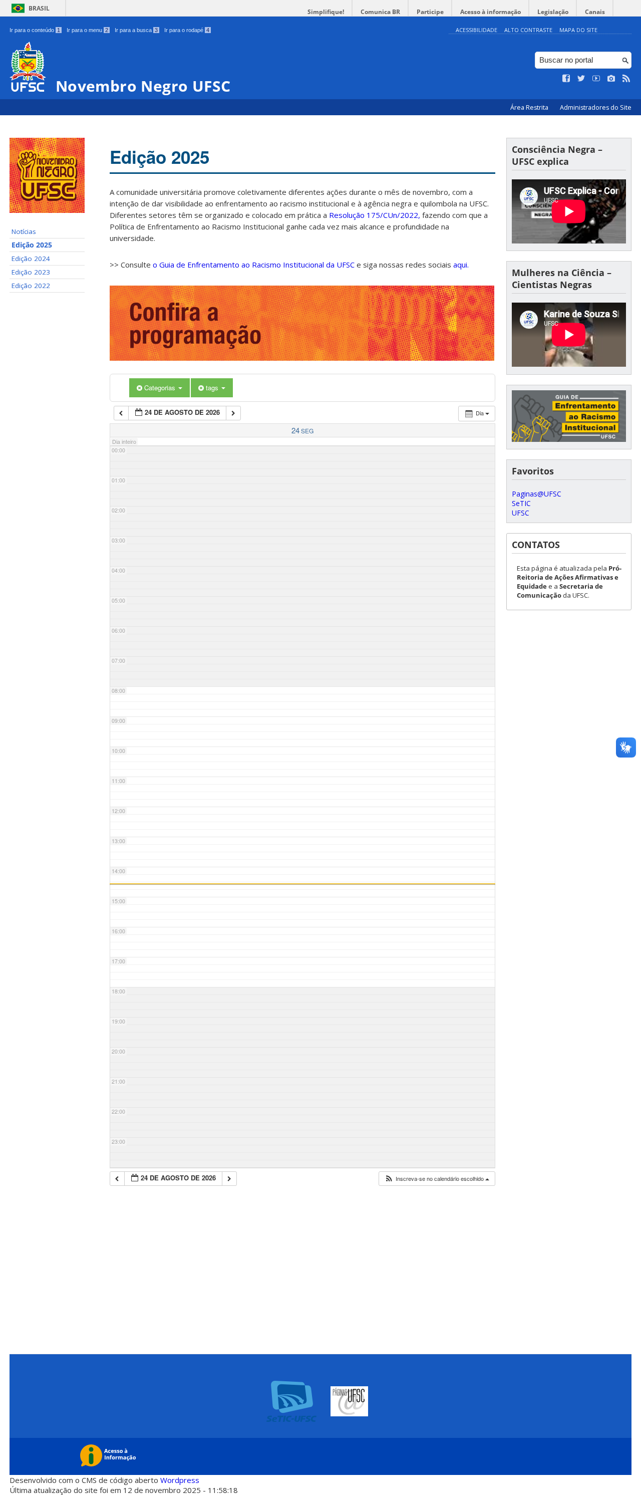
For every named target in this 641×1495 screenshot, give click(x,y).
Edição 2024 (31, 258)
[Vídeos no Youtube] (596, 79)
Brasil (39, 8)
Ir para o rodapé (186, 30)
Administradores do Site (595, 107)
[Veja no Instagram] (611, 79)
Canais (595, 12)
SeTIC (521, 503)
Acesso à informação (490, 12)
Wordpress (179, 1480)
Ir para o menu (87, 30)
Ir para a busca (136, 30)
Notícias (24, 231)
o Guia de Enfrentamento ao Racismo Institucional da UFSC (254, 265)
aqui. (461, 265)
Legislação (552, 12)
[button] (436, 1178)
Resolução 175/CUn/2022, (373, 215)
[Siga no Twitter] (581, 79)
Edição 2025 (32, 245)
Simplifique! (325, 12)
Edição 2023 (31, 272)
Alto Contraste (528, 30)
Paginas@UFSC (536, 494)
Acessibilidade (476, 30)
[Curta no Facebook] (566, 79)
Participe (430, 12)
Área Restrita (530, 107)
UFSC (520, 513)
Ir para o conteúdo (35, 30)
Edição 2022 (31, 285)
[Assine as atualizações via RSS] (626, 79)
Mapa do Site (578, 30)
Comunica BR (380, 12)
